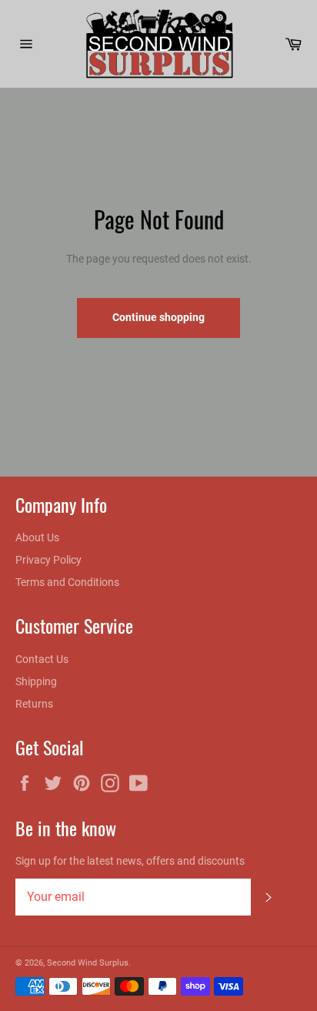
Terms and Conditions (67, 582)
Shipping (36, 681)
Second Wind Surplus (87, 963)
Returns (34, 704)
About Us (37, 537)
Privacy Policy (48, 560)
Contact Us (41, 659)
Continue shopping (158, 317)
